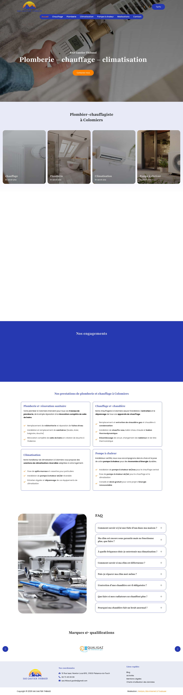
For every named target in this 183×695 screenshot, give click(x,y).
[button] (158, 7)
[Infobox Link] (137, 6)
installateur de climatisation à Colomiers (127, 234)
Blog (128, 672)
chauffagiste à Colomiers (157, 234)
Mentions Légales (133, 679)
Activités (130, 675)
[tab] (130, 528)
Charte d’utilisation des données (140, 682)
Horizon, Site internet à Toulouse (152, 691)
